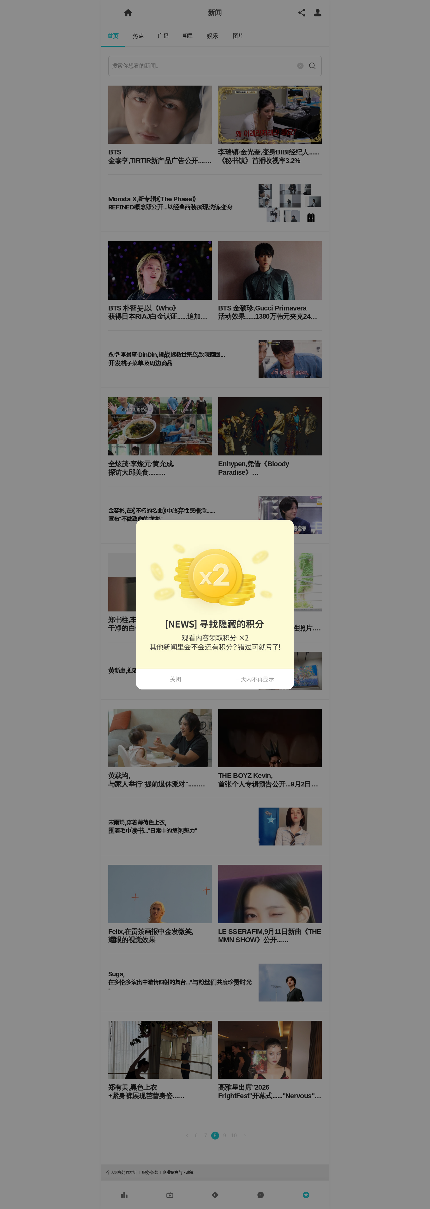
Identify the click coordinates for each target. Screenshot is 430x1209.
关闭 (175, 679)
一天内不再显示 (254, 679)
